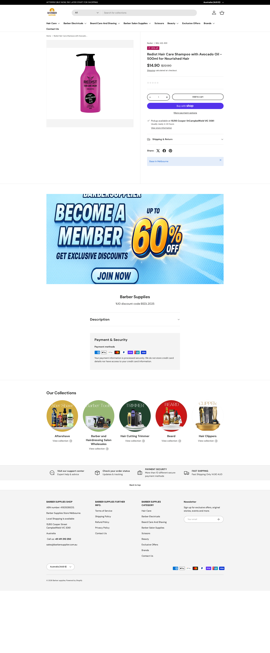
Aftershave (62, 436)
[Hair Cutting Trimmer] (135, 416)
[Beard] (171, 416)
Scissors (159, 23)
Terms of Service (103, 510)
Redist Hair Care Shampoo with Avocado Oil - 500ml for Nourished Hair (70, 36)
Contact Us (52, 28)
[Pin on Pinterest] (170, 151)
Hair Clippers (208, 436)
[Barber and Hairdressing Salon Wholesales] (98, 416)
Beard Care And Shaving (103, 23)
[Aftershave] (62, 416)
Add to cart (197, 97)
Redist (150, 43)
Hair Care (51, 23)
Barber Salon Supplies (136, 23)
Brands (208, 23)
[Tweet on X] (158, 151)
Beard (171, 436)
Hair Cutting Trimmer (135, 436)
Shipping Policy (103, 516)
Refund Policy (102, 522)
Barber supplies (59, 580)
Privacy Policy (102, 527)
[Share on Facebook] (164, 151)
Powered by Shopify (74, 580)
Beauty (171, 23)
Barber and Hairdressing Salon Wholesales (98, 440)
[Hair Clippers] (207, 416)
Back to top (135, 485)
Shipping (151, 70)
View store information (161, 128)
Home (48, 36)
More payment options (185, 112)
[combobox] (134, 13)
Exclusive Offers (191, 23)
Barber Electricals (73, 23)
